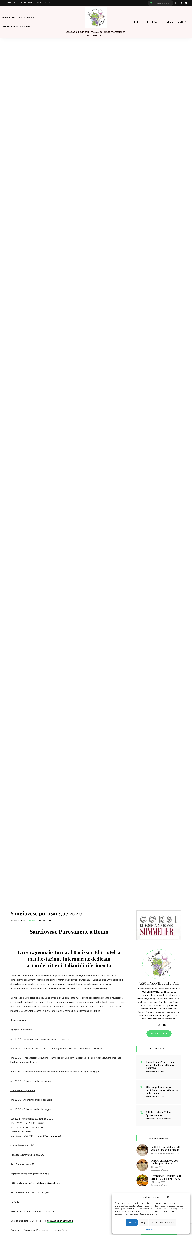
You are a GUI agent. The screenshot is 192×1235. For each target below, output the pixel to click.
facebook (175, 2)
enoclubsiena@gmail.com (60, 1220)
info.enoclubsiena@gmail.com (44, 1183)
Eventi (32, 921)
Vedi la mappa (52, 1136)
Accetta (132, 1222)
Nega (143, 1222)
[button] (167, 1197)
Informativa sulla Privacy (151, 1229)
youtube (186, 2)
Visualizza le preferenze (163, 1222)
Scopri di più (159, 1033)
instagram (180, 2)
